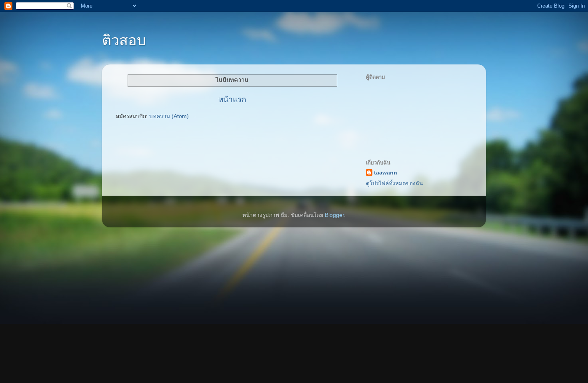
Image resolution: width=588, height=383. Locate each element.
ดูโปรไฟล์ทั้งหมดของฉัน (394, 183)
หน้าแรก (232, 99)
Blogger (334, 215)
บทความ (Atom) (169, 116)
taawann (385, 173)
